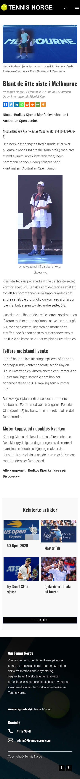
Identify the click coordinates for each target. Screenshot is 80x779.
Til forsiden (40, 620)
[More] (43, 104)
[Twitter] (11, 104)
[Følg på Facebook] (62, 768)
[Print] (32, 104)
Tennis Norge (15, 92)
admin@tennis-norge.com (34, 740)
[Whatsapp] (21, 104)
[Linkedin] (16, 104)
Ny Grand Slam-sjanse (18, 589)
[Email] (38, 104)
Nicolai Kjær (38, 96)
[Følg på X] (69, 768)
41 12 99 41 (24, 731)
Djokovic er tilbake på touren (57, 589)
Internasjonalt (20, 96)
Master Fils (52, 548)
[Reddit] (27, 104)
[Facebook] (5, 104)
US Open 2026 (17, 545)
